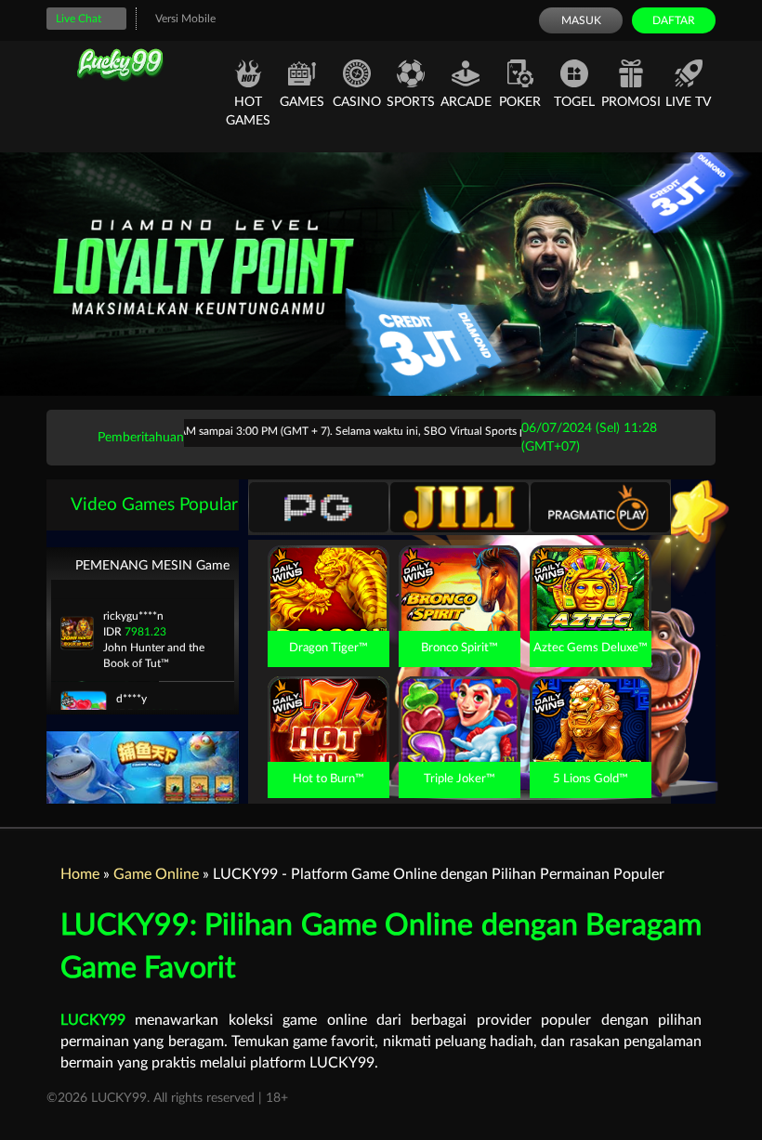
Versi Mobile (185, 18)
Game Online (156, 874)
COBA (328, 566)
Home (79, 874)
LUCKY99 (92, 1020)
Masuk (581, 20)
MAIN (328, 608)
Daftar (673, 20)
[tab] (318, 507)
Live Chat (78, 18)
